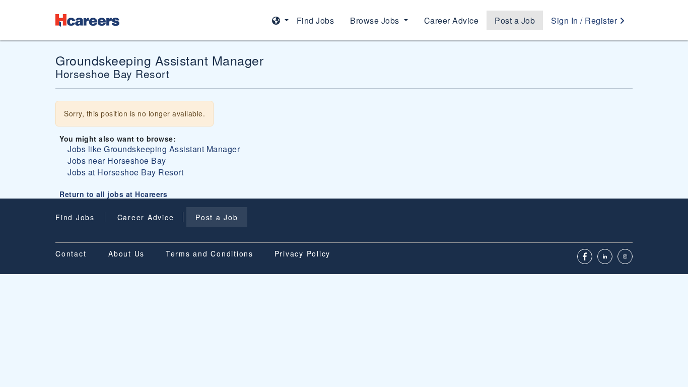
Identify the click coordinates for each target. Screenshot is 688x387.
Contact (70, 253)
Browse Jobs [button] (375, 20)
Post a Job (515, 20)
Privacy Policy (302, 253)
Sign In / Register (585, 20)
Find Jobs (315, 20)
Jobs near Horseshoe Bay (116, 160)
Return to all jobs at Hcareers (113, 194)
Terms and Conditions (209, 253)
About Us (126, 253)
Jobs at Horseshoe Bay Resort (125, 172)
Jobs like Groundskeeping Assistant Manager (153, 149)
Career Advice (451, 20)
